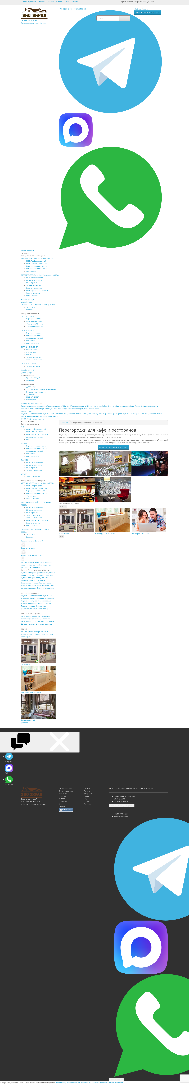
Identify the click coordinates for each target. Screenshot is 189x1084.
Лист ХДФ (30, 380)
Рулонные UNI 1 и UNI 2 (59, 406)
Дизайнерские (91, 409)
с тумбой (93, 414)
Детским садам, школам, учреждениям (41, 389)
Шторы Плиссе (134, 406)
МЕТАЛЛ (24, 443)
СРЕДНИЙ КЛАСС (38, 258)
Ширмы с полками (28, 624)
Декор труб (39, 541)
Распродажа (31, 400)
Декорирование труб (34, 326)
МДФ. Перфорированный (36, 261)
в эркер (50, 416)
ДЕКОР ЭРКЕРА (34, 567)
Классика (29, 310)
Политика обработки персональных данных (73, 1083)
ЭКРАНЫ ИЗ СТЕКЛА (28, 364)
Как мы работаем (27, 251)
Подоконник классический (31, 596)
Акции (29, 634)
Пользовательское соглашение (103, 1083)
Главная (65, 423)
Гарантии (50, 2)
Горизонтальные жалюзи (31, 409)
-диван (154, 414)
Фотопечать (31, 271)
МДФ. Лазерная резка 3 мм (36, 263)
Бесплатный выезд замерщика (147, 12)
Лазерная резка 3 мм (34, 321)
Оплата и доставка (29, 2)
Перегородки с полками (30, 621)
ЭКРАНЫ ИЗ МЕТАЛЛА (29, 330)
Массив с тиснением (34, 280)
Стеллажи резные (47, 621)
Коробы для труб (27, 299)
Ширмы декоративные (44, 624)
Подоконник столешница (44, 598)
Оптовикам (63, 801)
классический (31, 414)
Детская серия (31, 387)
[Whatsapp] (110, 198)
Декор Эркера (26, 302)
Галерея (87, 791)
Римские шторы (27, 580)
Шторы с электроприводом (72, 409)
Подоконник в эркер (40, 608)
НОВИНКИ (25, 419)
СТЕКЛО (24, 474)
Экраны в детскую (28, 548)
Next (61, 536)
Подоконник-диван (28, 606)
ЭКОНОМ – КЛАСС (38, 305)
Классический (31, 349)
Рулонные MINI (79, 406)
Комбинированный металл (36, 269)
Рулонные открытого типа (34, 406)
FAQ (85, 799)
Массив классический (34, 278)
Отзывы (62, 806)
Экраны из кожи (32, 498)
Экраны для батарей (33, 21)
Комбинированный (34, 335)
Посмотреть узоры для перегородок (113, 447)
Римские (122, 406)
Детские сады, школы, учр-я (31, 555)
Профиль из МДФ (39, 634)
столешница (75, 414)
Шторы (37, 403)
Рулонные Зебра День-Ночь (102, 406)
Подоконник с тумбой (29, 601)
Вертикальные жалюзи (149, 406)
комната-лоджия (53, 414)
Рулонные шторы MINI (44, 575)
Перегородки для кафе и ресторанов (35, 619)
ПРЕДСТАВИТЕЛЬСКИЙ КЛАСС (40, 275)
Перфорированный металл (36, 266)
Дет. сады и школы (36, 419)
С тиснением (31, 352)
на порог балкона (134, 414)
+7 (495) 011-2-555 (65, 9)
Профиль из (33, 378)
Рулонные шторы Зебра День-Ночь (35, 578)
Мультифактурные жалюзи (51, 409)
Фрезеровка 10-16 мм (34, 324)
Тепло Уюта (30, 307)
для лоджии (112, 414)
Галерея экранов (27, 403)
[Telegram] (110, 61)
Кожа (28, 439)
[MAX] (76, 130)
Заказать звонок (116, 1080)
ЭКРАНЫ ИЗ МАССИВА (29, 347)
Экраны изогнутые (33, 285)
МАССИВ (24, 460)
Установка (41, 2)
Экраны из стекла (33, 293)
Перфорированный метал (36, 446)
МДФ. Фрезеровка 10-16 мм (37, 290)
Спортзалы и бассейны (30, 562)
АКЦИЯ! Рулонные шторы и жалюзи (34, 632)
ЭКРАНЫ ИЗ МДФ (27, 316)
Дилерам (59, 2)
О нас (67, 2)
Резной (29, 355)
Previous (63, 507)
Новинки (35, 565)
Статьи (86, 801)
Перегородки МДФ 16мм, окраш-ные (35, 616)
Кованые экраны (32, 296)
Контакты (74, 2)
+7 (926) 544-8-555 (79, 9)
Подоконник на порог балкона (40, 603)
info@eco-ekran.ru (141, 9)
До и (30, 394)
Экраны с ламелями (34, 288)
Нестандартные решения (36, 392)
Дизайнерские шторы (45, 588)
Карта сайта (119, 1083)
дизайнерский (31, 416)
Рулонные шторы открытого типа (34, 573)
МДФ (23, 427)
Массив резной (32, 283)
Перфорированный (34, 319)
